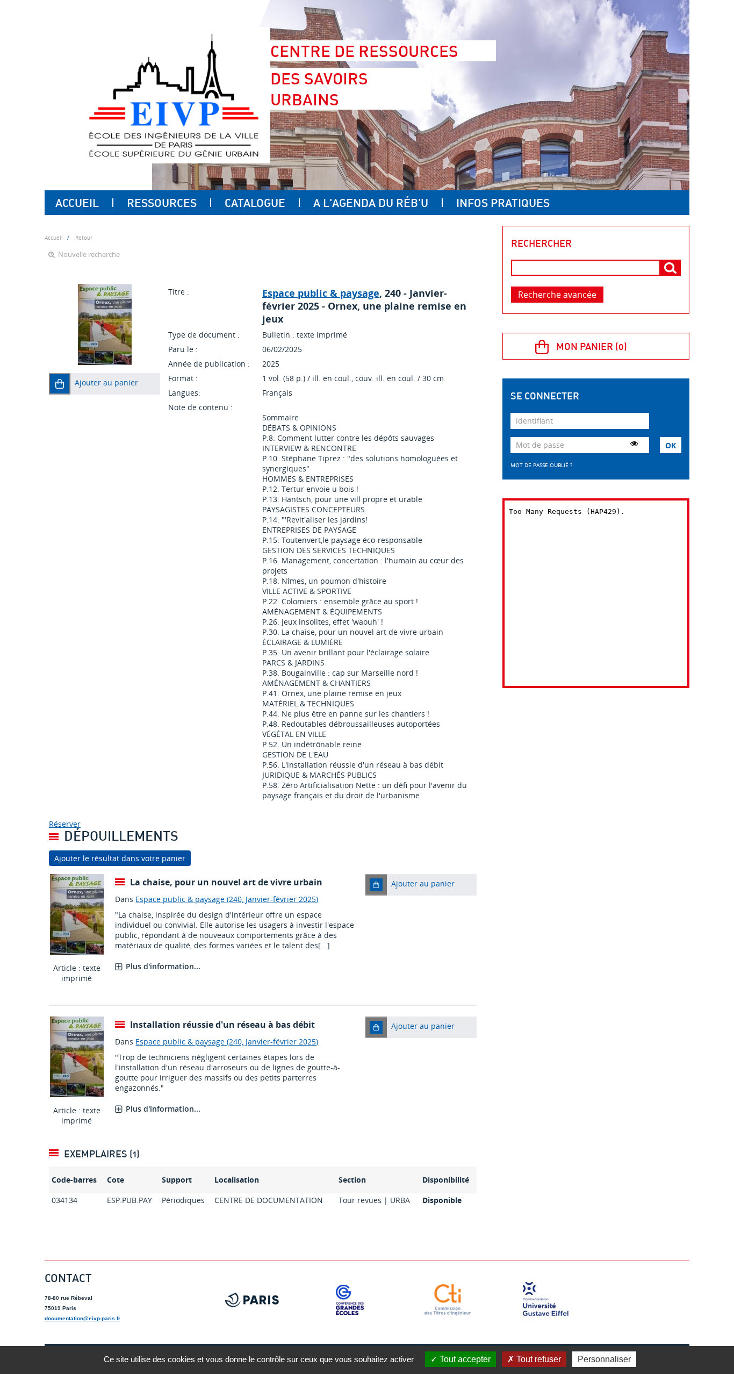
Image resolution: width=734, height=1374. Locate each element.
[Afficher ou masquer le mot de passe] (634, 443)
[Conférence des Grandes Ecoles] (350, 1299)
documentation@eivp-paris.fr (82, 1318)
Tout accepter (464, 1359)
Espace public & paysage (320, 293)
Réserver (65, 824)
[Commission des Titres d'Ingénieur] (447, 1299)
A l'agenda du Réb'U (370, 202)
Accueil (77, 202)
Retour (83, 237)
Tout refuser (537, 1359)
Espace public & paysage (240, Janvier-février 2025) (226, 899)
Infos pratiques (503, 202)
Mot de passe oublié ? (541, 465)
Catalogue (255, 202)
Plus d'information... (163, 966)
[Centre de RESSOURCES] (173, 95)
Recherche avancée (557, 294)
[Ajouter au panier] (59, 383)
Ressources (162, 202)
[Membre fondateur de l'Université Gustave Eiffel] (545, 1299)
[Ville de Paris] (252, 1299)
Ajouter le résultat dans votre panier (119, 858)
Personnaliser (604, 1359)
